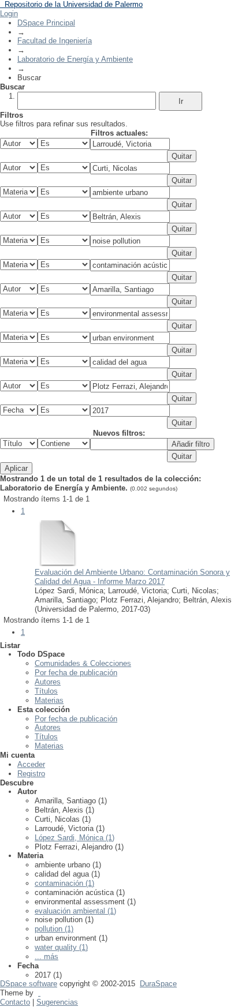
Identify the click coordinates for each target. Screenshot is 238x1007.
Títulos (46, 691)
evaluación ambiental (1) (75, 911)
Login (9, 13)
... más (46, 956)
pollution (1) (54, 928)
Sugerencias (57, 1002)
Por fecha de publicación (76, 672)
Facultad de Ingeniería (54, 40)
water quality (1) (61, 947)
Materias (49, 700)
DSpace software (28, 983)
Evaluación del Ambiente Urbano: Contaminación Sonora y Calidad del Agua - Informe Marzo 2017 (132, 577)
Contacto (15, 1002)
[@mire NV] (39, 993)
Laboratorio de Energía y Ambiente (75, 59)
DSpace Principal (46, 22)
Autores (48, 681)
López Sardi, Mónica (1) (74, 837)
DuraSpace (158, 983)
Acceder (31, 764)
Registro (31, 773)
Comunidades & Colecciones (83, 663)
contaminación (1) (64, 883)
